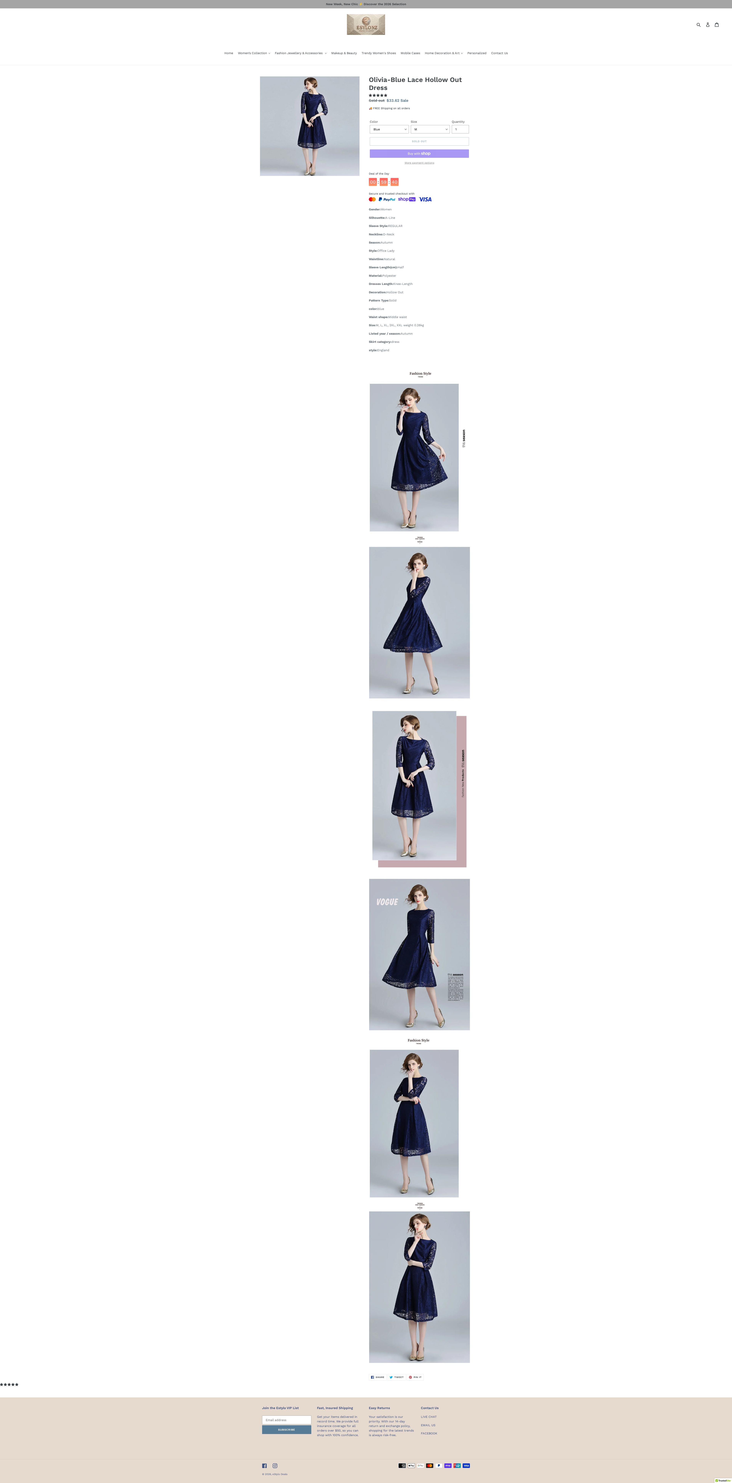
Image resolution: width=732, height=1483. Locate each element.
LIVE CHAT (429, 1417)
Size (414, 121)
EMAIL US (428, 1425)
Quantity (458, 121)
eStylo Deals (279, 1474)
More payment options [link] (419, 162)
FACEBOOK (429, 1433)
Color (374, 121)
